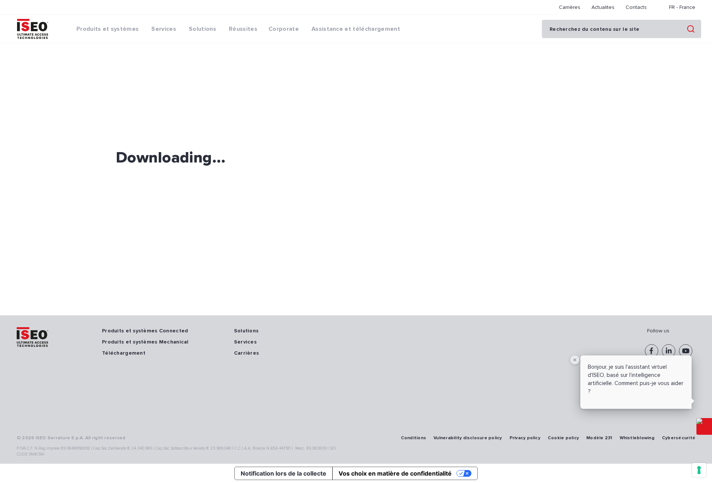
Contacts (636, 7)
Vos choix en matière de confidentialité (395, 473)
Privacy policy (525, 438)
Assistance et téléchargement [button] (356, 29)
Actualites (602, 7)
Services (245, 342)
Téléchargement (123, 353)
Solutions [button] (202, 29)
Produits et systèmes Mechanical (145, 342)
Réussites (243, 29)
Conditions (413, 438)
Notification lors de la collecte (283, 473)
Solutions (246, 331)
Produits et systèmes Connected (145, 331)
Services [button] (163, 29)
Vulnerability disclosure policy (468, 438)
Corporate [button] (283, 29)
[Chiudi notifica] (574, 359)
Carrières (569, 7)
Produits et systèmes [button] (107, 29)
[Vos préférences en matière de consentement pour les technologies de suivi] (699, 470)
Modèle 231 (599, 438)
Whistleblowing (637, 438)
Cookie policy (563, 438)
